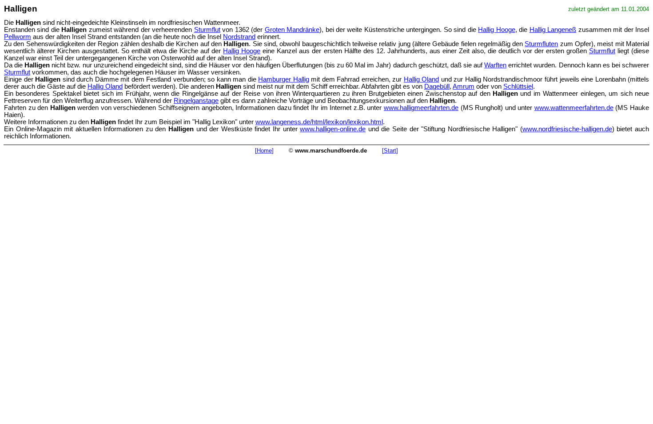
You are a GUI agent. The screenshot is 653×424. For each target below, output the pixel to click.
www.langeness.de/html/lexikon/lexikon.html (319, 122)
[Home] (264, 150)
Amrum (463, 86)
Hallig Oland (421, 79)
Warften (495, 65)
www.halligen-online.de (333, 129)
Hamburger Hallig (283, 79)
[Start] (390, 150)
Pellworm (17, 36)
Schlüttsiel (518, 86)
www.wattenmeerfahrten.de (573, 107)
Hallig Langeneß (553, 29)
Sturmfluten (541, 43)
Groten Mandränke (292, 29)
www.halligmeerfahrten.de (421, 107)
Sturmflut (207, 29)
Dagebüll (437, 86)
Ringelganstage (196, 100)
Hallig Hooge (496, 29)
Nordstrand (239, 36)
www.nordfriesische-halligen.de (567, 129)
